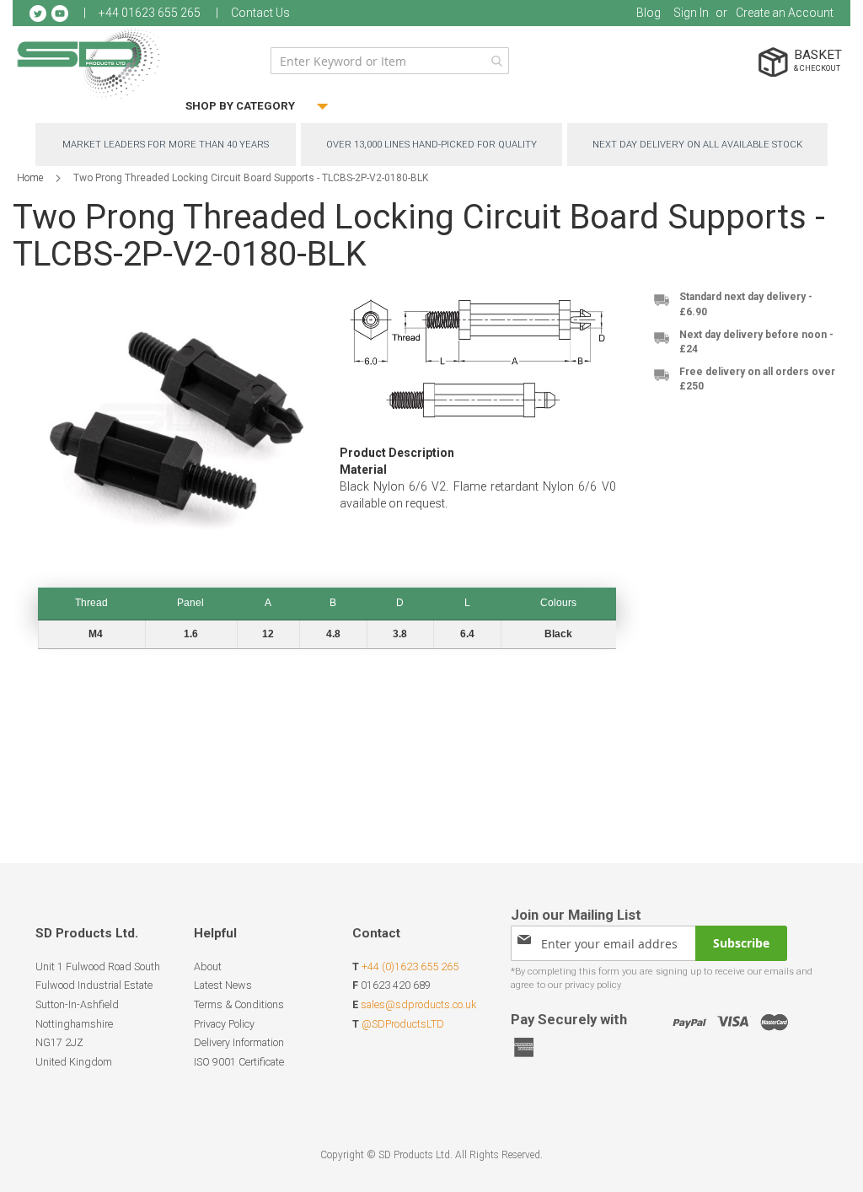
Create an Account (785, 12)
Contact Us (260, 12)
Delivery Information (239, 1042)
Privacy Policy (224, 1023)
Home (30, 178)
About (208, 966)
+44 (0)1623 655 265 (410, 966)
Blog (648, 12)
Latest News (223, 985)
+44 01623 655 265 (150, 12)
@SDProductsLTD (403, 1023)
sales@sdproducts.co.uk (418, 1004)
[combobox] (390, 60)
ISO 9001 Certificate (239, 1061)
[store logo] (88, 62)
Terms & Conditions (239, 1004)
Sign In (691, 12)
